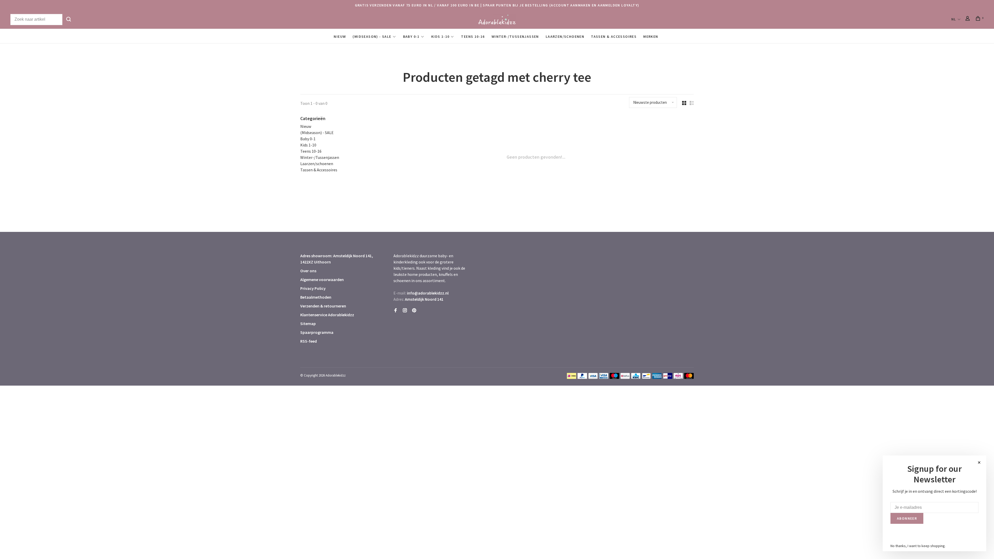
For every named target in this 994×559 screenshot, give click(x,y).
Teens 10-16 (473, 36)
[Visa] (593, 377)
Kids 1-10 (440, 36)
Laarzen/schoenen (565, 36)
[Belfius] (625, 377)
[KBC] (635, 377)
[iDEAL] (571, 377)
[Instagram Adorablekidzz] (405, 310)
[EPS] (678, 377)
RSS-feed (308, 341)
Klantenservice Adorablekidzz (327, 314)
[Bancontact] (646, 377)
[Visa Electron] (603, 377)
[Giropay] (667, 377)
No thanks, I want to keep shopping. (918, 545)
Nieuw (340, 36)
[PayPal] (582, 377)
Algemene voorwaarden (322, 279)
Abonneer (907, 518)
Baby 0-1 (411, 36)
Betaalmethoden (315, 297)
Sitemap (308, 323)
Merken (650, 36)
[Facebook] (395, 310)
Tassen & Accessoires (614, 36)
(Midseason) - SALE (372, 36)
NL (953, 19)
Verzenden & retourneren (323, 305)
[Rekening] (968, 19)
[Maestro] (614, 377)
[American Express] (657, 377)
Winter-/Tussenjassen (515, 36)
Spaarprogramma (316, 332)
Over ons (308, 270)
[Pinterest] (414, 310)
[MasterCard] (689, 377)
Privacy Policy (313, 288)
